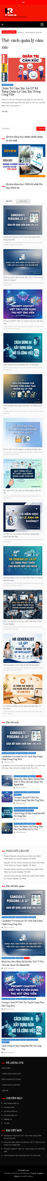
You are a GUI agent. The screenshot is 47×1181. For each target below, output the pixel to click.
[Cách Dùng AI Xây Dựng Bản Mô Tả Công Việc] (22, 362)
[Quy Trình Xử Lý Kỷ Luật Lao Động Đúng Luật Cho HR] (22, 487)
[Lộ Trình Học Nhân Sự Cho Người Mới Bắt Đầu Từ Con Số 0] (22, 703)
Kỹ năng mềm (33, 808)
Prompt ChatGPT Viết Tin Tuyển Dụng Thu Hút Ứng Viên (29, 799)
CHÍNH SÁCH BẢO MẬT (11, 1074)
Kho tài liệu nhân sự (8, 753)
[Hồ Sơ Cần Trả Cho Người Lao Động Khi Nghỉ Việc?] (22, 446)
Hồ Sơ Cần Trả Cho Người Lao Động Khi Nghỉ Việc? (22, 449)
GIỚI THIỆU (6, 1068)
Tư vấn (39, 776)
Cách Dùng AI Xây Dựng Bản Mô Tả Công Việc (20, 365)
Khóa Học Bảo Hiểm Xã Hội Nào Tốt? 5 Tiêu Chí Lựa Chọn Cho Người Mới (29, 782)
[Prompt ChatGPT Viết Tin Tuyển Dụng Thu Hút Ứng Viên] (22, 318)
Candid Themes (26, 1176)
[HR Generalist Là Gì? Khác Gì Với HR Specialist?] (22, 662)
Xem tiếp (4, 111)
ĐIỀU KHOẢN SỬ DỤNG (11, 1079)
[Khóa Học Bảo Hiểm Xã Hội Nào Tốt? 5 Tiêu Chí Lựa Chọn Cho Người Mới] (22, 274)
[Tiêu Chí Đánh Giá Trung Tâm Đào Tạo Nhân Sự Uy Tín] (22, 403)
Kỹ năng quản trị (7, 85)
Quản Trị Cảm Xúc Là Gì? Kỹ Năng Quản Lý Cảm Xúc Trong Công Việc (21, 92)
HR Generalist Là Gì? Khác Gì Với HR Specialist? (21, 665)
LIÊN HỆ (5, 1090)
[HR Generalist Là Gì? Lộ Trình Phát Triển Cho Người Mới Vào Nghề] (22, 575)
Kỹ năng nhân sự (22, 753)
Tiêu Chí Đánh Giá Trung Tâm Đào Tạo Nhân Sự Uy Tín (28, 828)
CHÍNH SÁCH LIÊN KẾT (11, 1085)
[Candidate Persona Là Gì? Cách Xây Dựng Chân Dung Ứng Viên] (22, 234)
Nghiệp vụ (32, 753)
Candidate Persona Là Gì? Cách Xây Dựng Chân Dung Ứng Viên (22, 758)
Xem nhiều (23, 201)
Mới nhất (9, 201)
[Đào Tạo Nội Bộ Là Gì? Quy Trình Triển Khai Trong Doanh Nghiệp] (22, 618)
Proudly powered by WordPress (17, 1173)
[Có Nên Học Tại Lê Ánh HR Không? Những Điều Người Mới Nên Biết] (22, 531)
